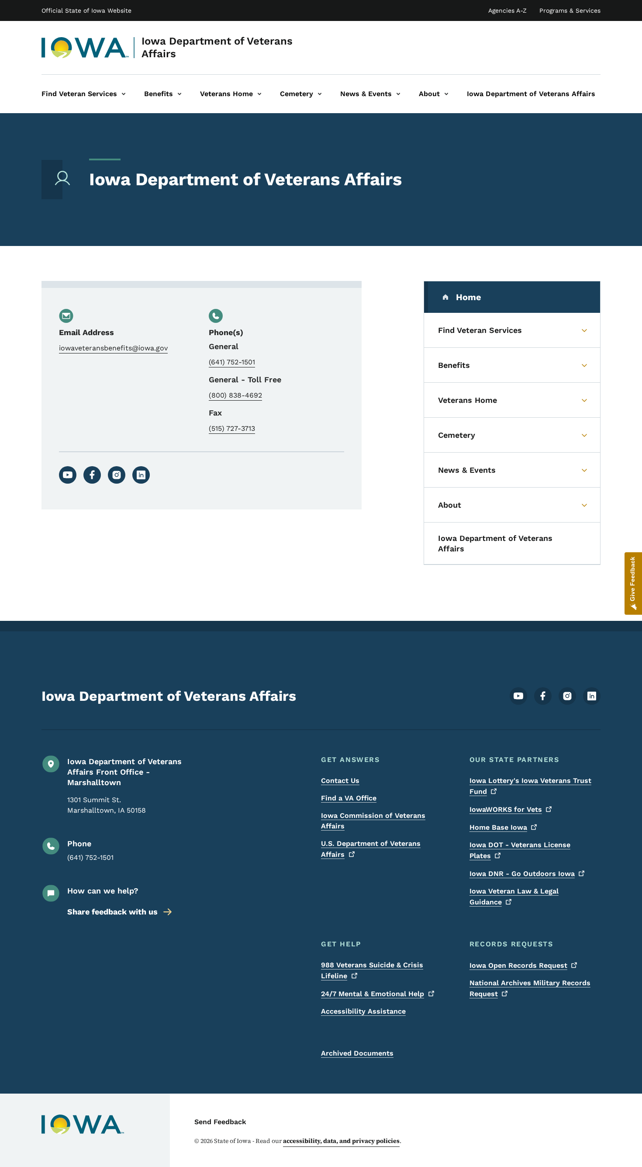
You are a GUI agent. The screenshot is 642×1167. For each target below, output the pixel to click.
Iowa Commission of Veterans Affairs (373, 820)
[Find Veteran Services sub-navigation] (123, 94)
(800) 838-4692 (235, 395)
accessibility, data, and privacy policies (341, 1140)
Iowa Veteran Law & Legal (514, 896)
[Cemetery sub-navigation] (319, 94)
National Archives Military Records (529, 988)
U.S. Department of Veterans (371, 849)
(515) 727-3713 (232, 428)
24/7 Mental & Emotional (372, 994)
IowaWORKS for (505, 809)
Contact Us (340, 780)
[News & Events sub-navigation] (398, 94)
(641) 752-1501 (232, 362)
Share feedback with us (112, 911)
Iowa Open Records (518, 965)
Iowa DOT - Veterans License (519, 850)
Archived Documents (357, 1053)
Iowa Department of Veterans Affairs (217, 47)
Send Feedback (220, 1122)
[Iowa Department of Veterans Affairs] (85, 47)
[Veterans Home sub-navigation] (259, 94)
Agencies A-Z (507, 10)
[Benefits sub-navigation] (179, 94)
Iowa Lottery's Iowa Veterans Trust (530, 786)
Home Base (498, 827)
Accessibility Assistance (363, 1011)
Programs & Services (570, 10)
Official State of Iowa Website (86, 10)
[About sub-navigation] (446, 94)
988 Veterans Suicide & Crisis (372, 970)
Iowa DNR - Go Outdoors (522, 873)
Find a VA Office (348, 798)
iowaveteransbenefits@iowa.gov (113, 348)
